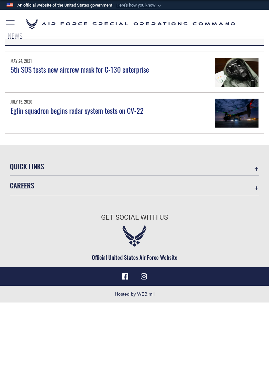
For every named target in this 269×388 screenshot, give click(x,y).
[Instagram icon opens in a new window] (144, 276)
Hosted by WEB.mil (135, 294)
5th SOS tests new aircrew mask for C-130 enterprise (79, 69)
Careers (22, 185)
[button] (139, 5)
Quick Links (27, 166)
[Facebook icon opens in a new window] (125, 276)
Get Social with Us (134, 217)
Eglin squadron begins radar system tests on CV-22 (77, 110)
